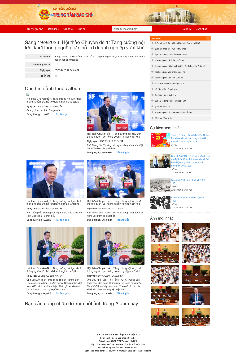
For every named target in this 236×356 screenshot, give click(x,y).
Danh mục (53, 28)
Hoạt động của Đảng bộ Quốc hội (169, 78)
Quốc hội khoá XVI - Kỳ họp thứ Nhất (170, 49)
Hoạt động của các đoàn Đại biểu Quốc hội (173, 112)
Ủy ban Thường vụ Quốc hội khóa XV (170, 101)
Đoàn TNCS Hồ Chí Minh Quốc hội (169, 83)
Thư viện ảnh (34, 29)
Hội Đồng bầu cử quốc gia (166, 89)
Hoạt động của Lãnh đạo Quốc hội (169, 60)
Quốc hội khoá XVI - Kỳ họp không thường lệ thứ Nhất (178, 43)
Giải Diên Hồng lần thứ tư (165, 95)
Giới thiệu (68, 28)
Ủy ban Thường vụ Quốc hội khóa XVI (171, 54)
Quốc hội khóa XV (162, 106)
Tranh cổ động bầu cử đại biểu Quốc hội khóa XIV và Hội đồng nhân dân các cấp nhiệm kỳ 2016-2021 (190, 138)
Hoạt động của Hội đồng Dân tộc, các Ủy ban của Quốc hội (180, 66)
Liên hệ (81, 28)
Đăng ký (187, 28)
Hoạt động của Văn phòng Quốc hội (170, 72)
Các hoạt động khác (163, 118)
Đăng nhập (201, 28)
